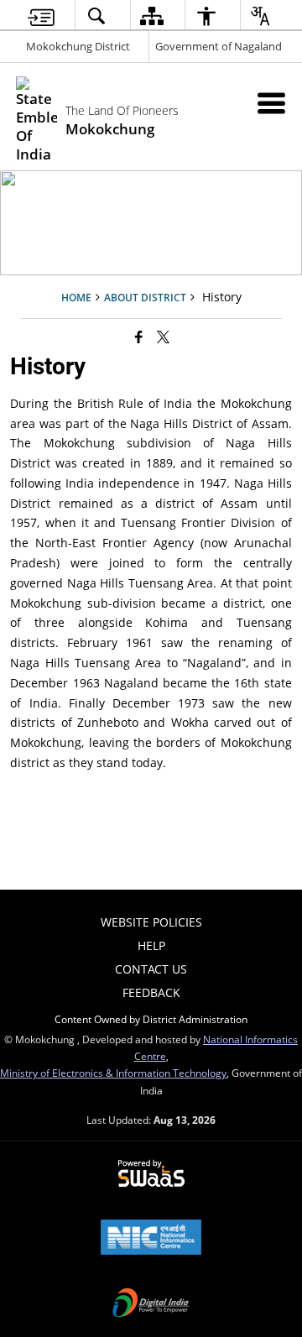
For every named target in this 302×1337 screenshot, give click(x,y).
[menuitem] (41, 15)
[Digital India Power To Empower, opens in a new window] (151, 1304)
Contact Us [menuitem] (151, 969)
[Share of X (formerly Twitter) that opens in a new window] (163, 335)
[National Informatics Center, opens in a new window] (151, 1239)
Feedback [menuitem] (151, 992)
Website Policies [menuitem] (151, 922)
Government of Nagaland (218, 46)
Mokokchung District (78, 46)
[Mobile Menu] (271, 103)
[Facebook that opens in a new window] (138, 335)
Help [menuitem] (151, 945)
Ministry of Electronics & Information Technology (113, 1072)
